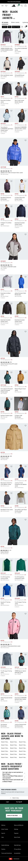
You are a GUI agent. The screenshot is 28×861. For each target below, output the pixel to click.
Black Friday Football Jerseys (13, 751)
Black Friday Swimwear (22, 751)
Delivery (3, 825)
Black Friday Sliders (13, 757)
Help (2, 837)
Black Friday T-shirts (22, 748)
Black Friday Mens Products (4, 742)
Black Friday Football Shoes (4, 757)
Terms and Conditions (6, 853)
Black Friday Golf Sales (22, 757)
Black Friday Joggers (22, 742)
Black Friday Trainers (4, 754)
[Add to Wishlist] (11, 32)
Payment (16, 833)
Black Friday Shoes (4, 751)
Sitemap (16, 829)
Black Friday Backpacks (22, 745)
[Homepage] (13, 6)
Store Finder (17, 837)
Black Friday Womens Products (4, 745)
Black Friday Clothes (13, 745)
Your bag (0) (19, 801)
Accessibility (17, 853)
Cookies (3, 849)
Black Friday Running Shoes (13, 748)
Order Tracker (4, 829)
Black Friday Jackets (13, 742)
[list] (14, 22)
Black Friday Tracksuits (13, 754)
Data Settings (17, 845)
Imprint (3, 833)
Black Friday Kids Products (4, 748)
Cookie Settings (5, 845)
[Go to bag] (25, 6)
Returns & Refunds (18, 825)
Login (7, 801)
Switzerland (16, 858)
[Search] (22, 6)
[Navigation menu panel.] (2, 6)
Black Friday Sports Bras (22, 754)
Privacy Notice (17, 849)
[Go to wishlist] (6, 6)
